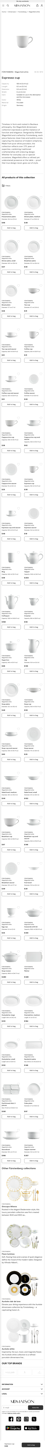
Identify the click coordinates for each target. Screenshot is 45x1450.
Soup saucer (28, 748)
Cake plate (28, 1103)
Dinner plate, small (8, 261)
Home (4, 12)
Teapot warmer (30, 1149)
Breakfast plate (30, 261)
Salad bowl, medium (9, 792)
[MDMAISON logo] (22, 1401)
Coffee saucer (29, 393)
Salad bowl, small (30, 792)
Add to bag (31, 1445)
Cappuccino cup (8, 437)
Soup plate (6, 704)
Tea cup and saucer (9, 349)
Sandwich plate (30, 1059)
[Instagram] (26, 1419)
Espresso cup (29, 483)
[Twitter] (34, 1419)
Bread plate (6, 305)
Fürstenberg (22, 12)
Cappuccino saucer (9, 483)
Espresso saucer (30, 528)
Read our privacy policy (14, 1413)
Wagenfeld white (34, 12)
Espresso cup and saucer (11, 528)
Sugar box (5, 660)
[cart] (38, 5)
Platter (26, 971)
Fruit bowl (28, 883)
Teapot (27, 572)
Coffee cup (28, 349)
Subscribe (35, 1408)
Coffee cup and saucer (10, 393)
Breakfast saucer (8, 883)
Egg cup (5, 927)
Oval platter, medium (32, 1015)
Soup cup (27, 704)
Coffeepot (5, 616)
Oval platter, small (8, 1059)
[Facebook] (11, 1419)
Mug (3, 572)
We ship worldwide (22, 1)
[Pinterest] (18, 1419)
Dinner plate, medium (32, 217)
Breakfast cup (7, 836)
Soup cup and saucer (9, 748)
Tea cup (27, 305)
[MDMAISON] (22, 5)
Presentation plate (9, 217)
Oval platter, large (8, 1015)
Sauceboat (6, 1149)
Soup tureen (6, 971)
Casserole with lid (31, 927)
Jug (25, 660)
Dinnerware (12, 12)
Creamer (27, 616)
